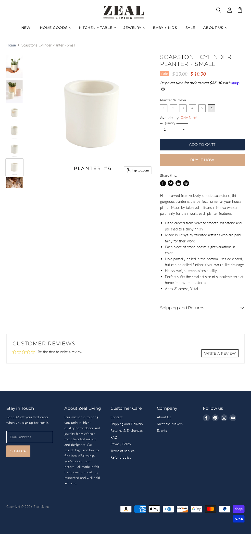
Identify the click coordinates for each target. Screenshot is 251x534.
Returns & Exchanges (127, 430)
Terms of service (123, 451)
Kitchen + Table (96, 27)
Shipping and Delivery (127, 424)
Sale (190, 27)
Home (11, 45)
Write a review (220, 353)
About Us (213, 27)
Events (162, 430)
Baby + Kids (165, 27)
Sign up (18, 451)
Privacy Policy (121, 444)
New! (26, 27)
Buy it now (202, 160)
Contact (117, 417)
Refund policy (121, 457)
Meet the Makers (170, 424)
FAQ (114, 437)
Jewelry (133, 27)
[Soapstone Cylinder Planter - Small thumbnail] (14, 66)
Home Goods (54, 27)
